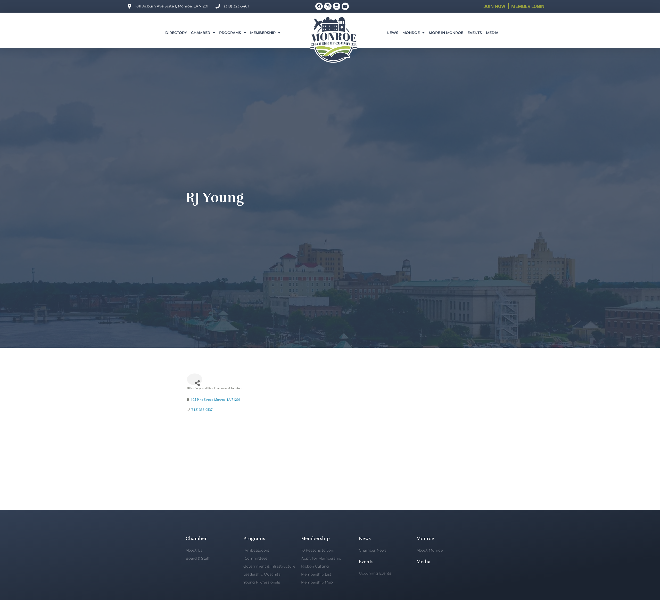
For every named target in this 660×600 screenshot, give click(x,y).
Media (492, 32)
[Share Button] (194, 379)
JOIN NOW (494, 6)
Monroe (411, 32)
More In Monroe (446, 32)
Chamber (200, 32)
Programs (230, 32)
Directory (176, 32)
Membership (263, 32)
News (392, 32)
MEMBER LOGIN (527, 6)
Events (474, 32)
